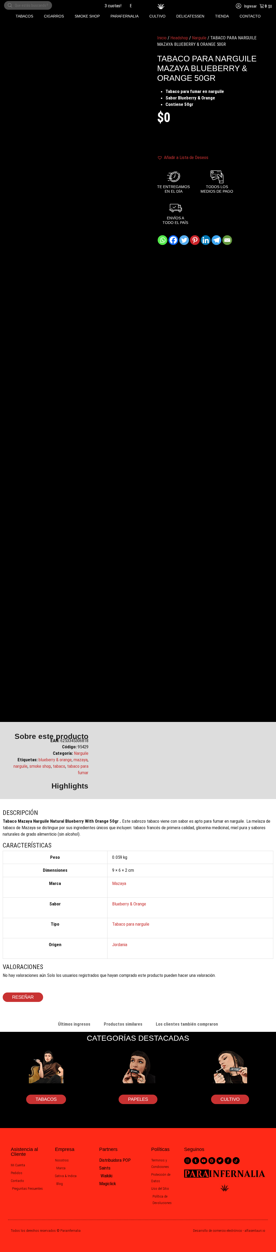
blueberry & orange (55, 759)
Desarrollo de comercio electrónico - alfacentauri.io (229, 1231)
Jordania (119, 944)
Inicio (162, 37)
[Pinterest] (195, 240)
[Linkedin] (206, 240)
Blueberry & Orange (129, 904)
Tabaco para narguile (130, 924)
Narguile (199, 37)
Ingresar (250, 6)
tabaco (59, 766)
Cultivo (230, 1099)
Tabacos (46, 1099)
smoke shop (40, 766)
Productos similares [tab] (123, 1024)
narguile (20, 766)
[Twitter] (184, 240)
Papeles (138, 1099)
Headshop (179, 37)
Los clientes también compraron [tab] (187, 1024)
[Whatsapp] (162, 240)
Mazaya (119, 883)
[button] (24, 16)
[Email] (227, 240)
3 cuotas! (107, 5)
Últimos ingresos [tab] (74, 1024)
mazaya (81, 759)
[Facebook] (173, 240)
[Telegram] (216, 240)
